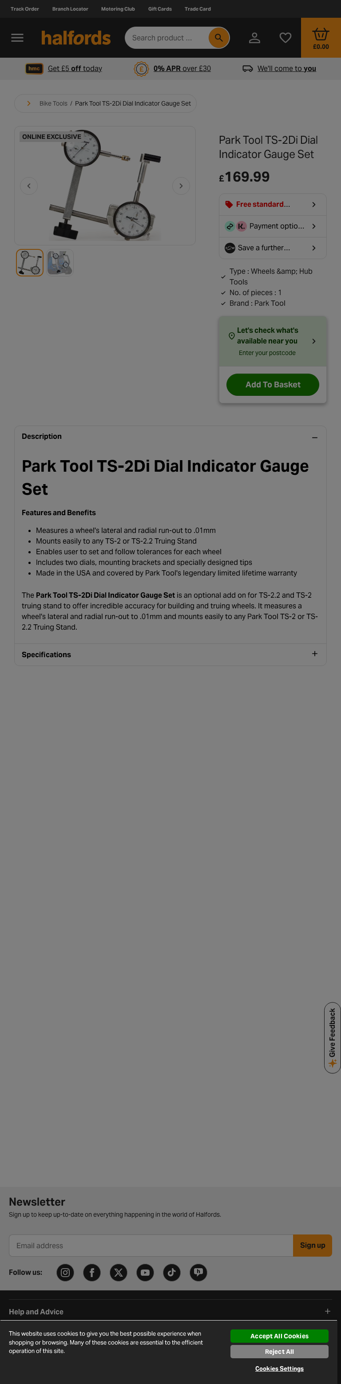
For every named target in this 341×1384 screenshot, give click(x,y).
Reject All (279, 1352)
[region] (168, 1352)
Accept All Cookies (279, 1336)
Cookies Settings (279, 1368)
